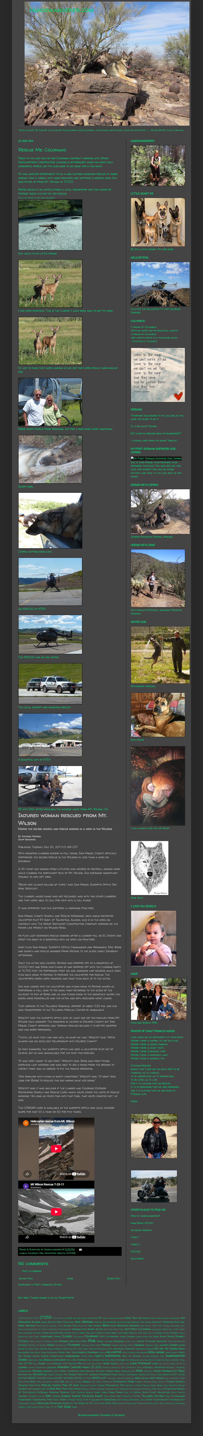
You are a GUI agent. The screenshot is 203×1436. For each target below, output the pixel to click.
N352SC (78, 1378)
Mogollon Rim (128, 1371)
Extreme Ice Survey (37, 1345)
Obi (62, 1381)
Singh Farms (116, 1392)
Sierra (104, 1392)
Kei (80, 1363)
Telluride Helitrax (153, 1396)
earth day (131, 1341)
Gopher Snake (47, 1348)
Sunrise (65, 1396)
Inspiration (113, 1356)
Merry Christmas (69, 1371)
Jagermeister (175, 1356)
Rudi (71, 1388)
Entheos (22, 1345)
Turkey (79, 1399)
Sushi (106, 1396)
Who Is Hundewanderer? (145, 1216)
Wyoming (180, 1403)
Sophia (137, 1392)
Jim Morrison (79, 1359)
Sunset (99, 1396)
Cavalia (100, 1332)
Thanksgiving (178, 1396)
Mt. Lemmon (91, 1374)
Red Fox (45, 1389)
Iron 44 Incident (131, 1356)
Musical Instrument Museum (132, 1374)
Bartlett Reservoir (163, 1322)
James (22, 1359)
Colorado (33, 1253)
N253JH (41, 1378)
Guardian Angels (144, 1348)
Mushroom (104, 1374)
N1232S (181, 1374)
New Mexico (157, 1378)
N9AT (104, 1378)
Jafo (162, 1356)
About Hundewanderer (113, 1318)
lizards (22, 1367)
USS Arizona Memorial (128, 1399)
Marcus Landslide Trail (114, 1367)
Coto (102, 1336)
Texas (167, 1396)
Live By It (180, 1363)
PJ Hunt (74, 1385)
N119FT (174, 1374)
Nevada (146, 1378)
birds (21, 1325)
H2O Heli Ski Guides (165, 1348)
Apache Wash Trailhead (61, 1322)
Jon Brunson (132, 1360)
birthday (30, 1325)
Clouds (67, 1336)
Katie (49, 1363)
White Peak (111, 1403)
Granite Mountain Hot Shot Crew (71, 1348)
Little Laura (169, 1363)
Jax (30, 1359)
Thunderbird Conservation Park (35, 1399)
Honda (168, 1352)
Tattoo (136, 1396)
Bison (39, 1325)
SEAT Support (78, 1392)
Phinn (131, 1381)
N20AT (32, 1378)
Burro (91, 1329)
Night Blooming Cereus (48, 1381)
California (144, 1329)
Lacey (121, 1363)
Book (113, 1325)
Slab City (128, 1392)
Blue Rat (83, 1325)
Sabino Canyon (89, 1389)
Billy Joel (180, 1322)
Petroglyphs (119, 1381)
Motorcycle (40, 1374)
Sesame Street (93, 1392)
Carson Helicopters (51, 1332)
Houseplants (56, 1356)
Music (114, 1374)
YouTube (136, 1251)
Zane (67, 1407)
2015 (36, 1318)
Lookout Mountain (37, 1367)
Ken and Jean (89, 1363)
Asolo (120, 1322)
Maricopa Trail (134, 1367)
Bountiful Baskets (128, 1325)
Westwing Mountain (49, 1403)
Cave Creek (111, 1332)
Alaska (36, 1322)
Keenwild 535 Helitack (64, 1363)
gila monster (162, 1345)
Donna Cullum (104, 1341)
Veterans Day (177, 1399)
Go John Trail (32, 1348)
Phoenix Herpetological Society (150, 1381)
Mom (139, 1371)
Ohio (67, 1381)
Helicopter (50, 1253)
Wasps (33, 1403)
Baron (148, 1322)
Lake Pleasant (140, 1363)
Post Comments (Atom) (48, 1284)
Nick (32, 1381)
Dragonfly (119, 1341)
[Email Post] (80, 1249)
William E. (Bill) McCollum (162, 1403)
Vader (149, 1399)
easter (140, 1341)
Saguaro (100, 1389)
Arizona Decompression (105, 1322)
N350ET (58, 1378)
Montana (148, 1371)
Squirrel (23, 1396)
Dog (41, 1253)
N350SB (70, 1253)
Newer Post (26, 1278)
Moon (157, 1371)
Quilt (166, 1385)
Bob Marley (95, 1325)
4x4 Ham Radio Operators (85, 1318)
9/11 (100, 1318)
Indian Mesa (87, 1356)
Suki (48, 1396)
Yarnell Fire (24, 1407)
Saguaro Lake (112, 1389)
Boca (106, 1325)
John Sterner (117, 1359)
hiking (160, 1352)
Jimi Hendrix (93, 1360)
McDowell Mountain (154, 1367)
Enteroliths (179, 1341)
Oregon (86, 1381)
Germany (149, 1345)
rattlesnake (34, 1388)
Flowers (74, 1345)
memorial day (50, 1371)
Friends (106, 1345)
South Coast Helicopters (156, 1392)
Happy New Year (68, 1352)
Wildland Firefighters (137, 1403)
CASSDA (67, 1333)
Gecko (131, 1345)
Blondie (68, 1325)
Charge (173, 1332)
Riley (59, 1388)
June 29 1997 (25, 1363)
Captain (36, 1333)
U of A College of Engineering (99, 1399)
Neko (138, 1378)
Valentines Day (161, 1399)
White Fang (99, 1403)
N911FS (96, 1378)
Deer (84, 1341)
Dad (150, 1336)
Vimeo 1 (135, 1237)
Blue (75, 1325)
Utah (142, 1399)
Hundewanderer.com (61, 9)
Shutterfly (137, 1258)
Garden (115, 1345)
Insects (61, 1253)
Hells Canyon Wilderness (134, 1352)
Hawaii (102, 1352)
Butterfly (131, 1329)
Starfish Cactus (36, 1396)
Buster (99, 1329)
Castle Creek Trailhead (83, 1333)
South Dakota (178, 1392)
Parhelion (107, 1381)
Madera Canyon (69, 1367)
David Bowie (159, 1336)
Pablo (99, 1381)
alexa (44, 1322)
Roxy (65, 1388)
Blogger (120, 1415)
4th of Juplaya (60, 1318)
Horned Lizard (31, 1356)
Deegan (63, 1341)
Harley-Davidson (88, 1352)
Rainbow (22, 1388)
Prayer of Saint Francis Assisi (140, 1385)
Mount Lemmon (55, 1374)
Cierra (57, 1336)
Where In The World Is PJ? (77, 1403)
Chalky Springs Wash (158, 1333)
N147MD (22, 1378)
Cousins (131, 1336)
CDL (145, 1333)
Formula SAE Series (91, 1345)
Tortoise (71, 1399)
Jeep (41, 1360)
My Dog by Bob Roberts (158, 1374)
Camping (28, 1333)
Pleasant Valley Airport (92, 1385)
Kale (35, 1363)
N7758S (87, 1378)
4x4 (70, 1318)
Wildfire (122, 1403)
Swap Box (115, 1396)
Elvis (170, 1341)
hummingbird (72, 1356)
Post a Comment (32, 1271)
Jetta (69, 1360)
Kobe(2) (114, 1363)
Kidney (99, 1363)
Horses (45, 1356)
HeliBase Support (141, 1230)
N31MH (49, 1378)
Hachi (181, 1348)
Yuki (60, 1407)
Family (51, 1345)
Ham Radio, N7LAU (142, 1223)
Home (70, 1278)
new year (169, 1378)
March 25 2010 (91, 1367)
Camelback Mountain (162, 1329)
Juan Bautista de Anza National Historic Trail (162, 1360)
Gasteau (124, 1345)
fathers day (61, 1345)
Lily (160, 1363)
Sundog (56, 1396)
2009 (20, 1318)
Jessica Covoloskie (54, 1359)
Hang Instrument (49, 1352)
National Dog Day (116, 1378)
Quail (160, 1385)
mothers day (25, 1374)
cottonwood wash (116, 1336)
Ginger (174, 1345)
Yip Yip (54, 1407)
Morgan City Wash (173, 1371)
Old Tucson (75, 1381)
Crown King (141, 1336)
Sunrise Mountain (83, 1396)
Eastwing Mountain (156, 1341)
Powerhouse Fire (115, 1385)
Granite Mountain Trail (101, 1348)
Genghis (139, 1345)
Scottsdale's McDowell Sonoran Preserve (46, 1392)
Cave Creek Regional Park (130, 1333)
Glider (21, 1348)
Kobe (106, 1363)
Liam (155, 1363)
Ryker (77, 1388)
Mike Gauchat (87, 1371)
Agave (146, 1318)
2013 (31, 1318)
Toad (55, 1399)
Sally (160, 1389)
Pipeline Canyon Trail (55, 1385)
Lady (127, 1363)
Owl (94, 1381)
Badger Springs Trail (134, 1322)
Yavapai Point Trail (40, 1407)
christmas (46, 1336)
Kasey (42, 1363)
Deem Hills (75, 1341)
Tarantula (127, 1396)
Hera (151, 1352)
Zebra (74, 1407)
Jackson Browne (150, 1356)
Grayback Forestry (124, 1348)
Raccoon (173, 1385)
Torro (62, 1399)
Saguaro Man (126, 1389)
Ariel (78, 1322)
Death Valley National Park (44, 1341)
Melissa (37, 1371)
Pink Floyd (34, 1385)
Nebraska (129, 1378)
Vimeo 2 (135, 1244)
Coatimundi (78, 1336)
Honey (175, 1352)
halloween (23, 1352)
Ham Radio (35, 1352)
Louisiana (51, 1367)
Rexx (52, 1388)
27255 (45, 1317)
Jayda (35, 1360)
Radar (181, 1385)
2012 (26, 1318)
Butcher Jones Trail (114, 1329)
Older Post (114, 1278)
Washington (24, 1403)
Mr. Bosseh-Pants (74, 1374)
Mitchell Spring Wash (108, 1371)
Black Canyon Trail (53, 1325)
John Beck (105, 1360)
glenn (182, 1345)
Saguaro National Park (145, 1389)
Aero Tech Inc (133, 1318)
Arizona (87, 1322)
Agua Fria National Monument (165, 1318)
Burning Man (79, 1329)
